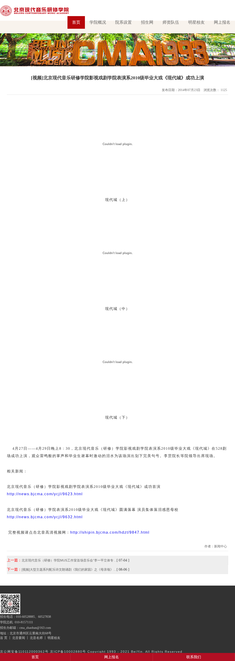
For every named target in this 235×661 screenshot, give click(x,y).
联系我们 (193, 657)
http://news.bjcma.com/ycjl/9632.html (45, 517)
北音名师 (36, 638)
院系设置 (123, 22)
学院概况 (98, 22)
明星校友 (196, 22)
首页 (76, 22)
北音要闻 (18, 638)
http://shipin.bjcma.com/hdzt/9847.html (110, 532)
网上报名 (222, 22)
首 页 (3, 638)
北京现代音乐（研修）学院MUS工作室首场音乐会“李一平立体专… (69, 560)
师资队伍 (170, 22)
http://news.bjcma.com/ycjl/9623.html (45, 494)
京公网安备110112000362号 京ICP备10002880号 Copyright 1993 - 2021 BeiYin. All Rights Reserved (91, 651)
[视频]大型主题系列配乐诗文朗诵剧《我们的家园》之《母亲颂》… (69, 569)
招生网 (147, 22)
